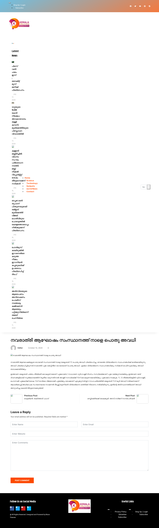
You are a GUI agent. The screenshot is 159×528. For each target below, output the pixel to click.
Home (27, 178)
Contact (30, 191)
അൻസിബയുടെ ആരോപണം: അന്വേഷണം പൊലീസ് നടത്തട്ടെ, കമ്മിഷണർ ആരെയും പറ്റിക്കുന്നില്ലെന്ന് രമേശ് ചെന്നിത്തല (20, 305)
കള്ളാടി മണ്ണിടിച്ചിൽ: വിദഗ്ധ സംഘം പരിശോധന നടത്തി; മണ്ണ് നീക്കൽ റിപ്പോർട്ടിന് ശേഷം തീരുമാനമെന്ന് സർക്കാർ (18, 167)
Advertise (122, 514)
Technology (32, 183)
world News (31, 189)
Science (30, 180)
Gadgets (30, 186)
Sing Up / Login (19, 5)
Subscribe (19, 8)
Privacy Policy (120, 512)
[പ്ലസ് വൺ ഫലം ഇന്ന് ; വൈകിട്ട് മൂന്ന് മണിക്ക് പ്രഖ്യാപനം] (13, 61)
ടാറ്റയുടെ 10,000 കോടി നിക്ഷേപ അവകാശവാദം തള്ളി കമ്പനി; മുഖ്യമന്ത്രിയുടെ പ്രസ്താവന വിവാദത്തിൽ (20, 121)
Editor (20, 348)
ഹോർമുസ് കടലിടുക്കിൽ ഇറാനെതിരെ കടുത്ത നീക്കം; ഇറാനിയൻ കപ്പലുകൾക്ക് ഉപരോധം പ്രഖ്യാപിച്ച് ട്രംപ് (18, 261)
